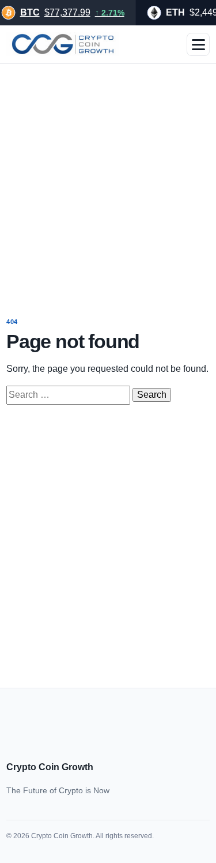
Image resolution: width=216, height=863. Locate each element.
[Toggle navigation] (198, 44)
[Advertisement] (108, 182)
